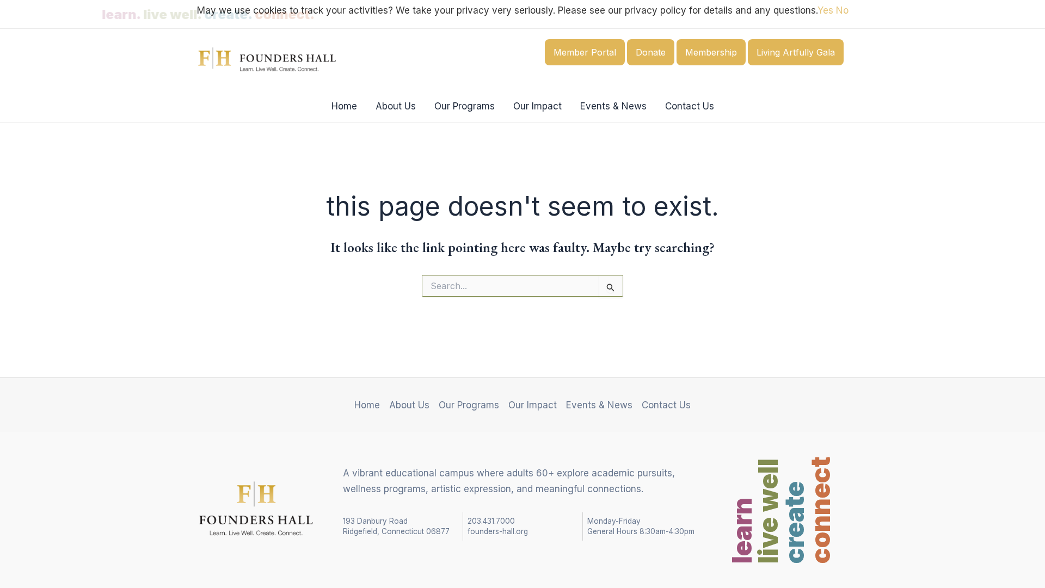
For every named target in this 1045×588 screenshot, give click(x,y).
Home (344, 106)
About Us (396, 106)
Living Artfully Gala (796, 52)
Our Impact (537, 106)
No (842, 10)
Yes (825, 10)
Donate (651, 52)
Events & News (613, 106)
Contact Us (689, 106)
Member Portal (585, 52)
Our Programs (464, 106)
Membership (711, 52)
